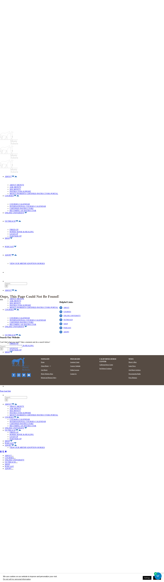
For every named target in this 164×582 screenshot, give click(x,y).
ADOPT (66, 332)
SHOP (66, 324)
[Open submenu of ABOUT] (13, 456)
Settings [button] (147, 578)
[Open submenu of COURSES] (15, 458)
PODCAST (67, 328)
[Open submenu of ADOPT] (12, 469)
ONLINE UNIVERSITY (72, 316)
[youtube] (29, 375)
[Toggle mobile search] (3, 451)
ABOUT (66, 308)
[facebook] (14, 375)
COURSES (67, 312)
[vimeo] (24, 375)
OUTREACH (68, 320)
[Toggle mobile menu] (1, 451)
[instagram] (19, 375)
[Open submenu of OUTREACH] (17, 462)
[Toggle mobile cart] (5, 451)
